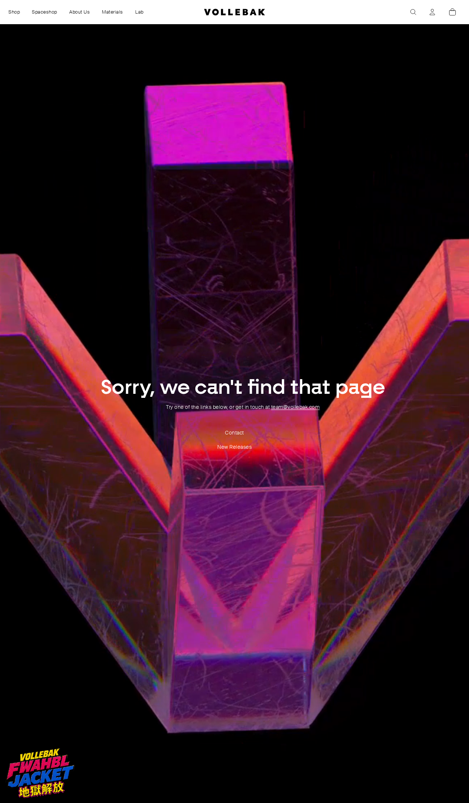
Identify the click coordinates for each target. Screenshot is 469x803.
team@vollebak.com (295, 407)
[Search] (413, 12)
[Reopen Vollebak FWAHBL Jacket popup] (40, 773)
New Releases (234, 447)
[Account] (432, 12)
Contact (234, 432)
